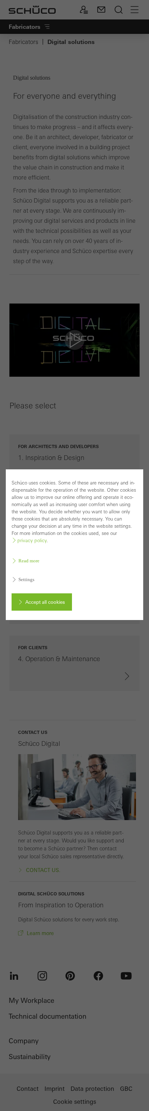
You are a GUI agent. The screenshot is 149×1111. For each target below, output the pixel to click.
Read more (28, 560)
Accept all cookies (45, 602)
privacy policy (32, 540)
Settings (26, 579)
